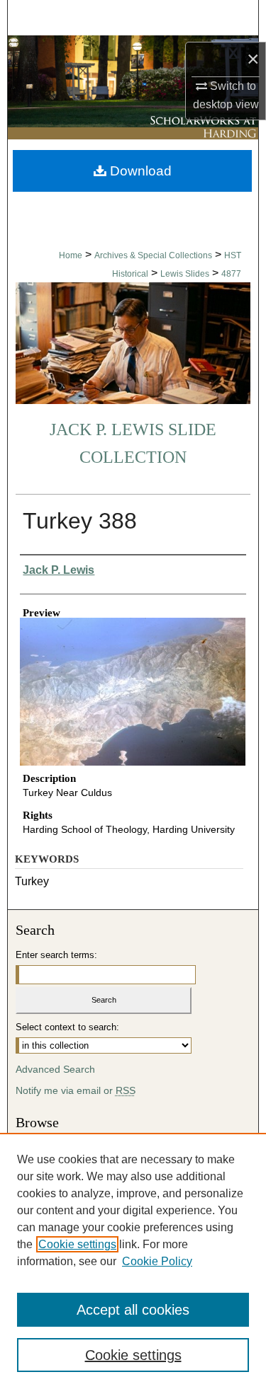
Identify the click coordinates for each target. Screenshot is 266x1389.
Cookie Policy (157, 1261)
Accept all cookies (133, 1310)
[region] (133, 1261)
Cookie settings (77, 1244)
